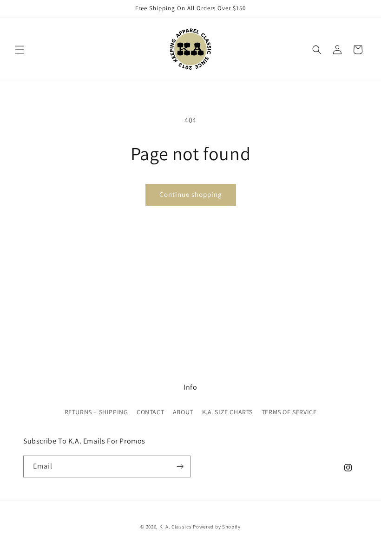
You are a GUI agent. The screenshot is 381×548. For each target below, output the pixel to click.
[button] (19, 49)
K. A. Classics (175, 526)
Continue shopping (190, 194)
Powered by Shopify (217, 526)
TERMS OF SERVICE (289, 412)
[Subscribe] (180, 466)
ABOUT (183, 412)
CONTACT (150, 412)
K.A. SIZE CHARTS (227, 412)
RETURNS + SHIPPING (96, 412)
